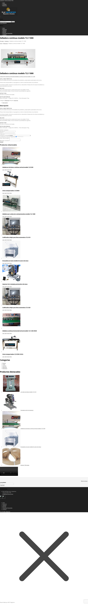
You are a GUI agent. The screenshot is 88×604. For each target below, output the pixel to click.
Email (1, 132)
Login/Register (3, 23)
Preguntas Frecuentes (7, 33)
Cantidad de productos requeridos (7, 136)
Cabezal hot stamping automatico (7, 76)
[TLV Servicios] (9, 15)
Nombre (2, 131)
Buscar (13, 21)
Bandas (4, 363)
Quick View (9, 169)
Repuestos (4, 368)
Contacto (4, 4)
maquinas (16, 100)
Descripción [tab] (5, 102)
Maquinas (5, 43)
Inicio (3, 3)
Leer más (4, 169)
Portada (2, 41)
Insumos (4, 366)
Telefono (2, 134)
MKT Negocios (6, 511)
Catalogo (4, 30)
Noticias (4, 32)
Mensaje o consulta (5, 140)
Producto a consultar (4, 135)
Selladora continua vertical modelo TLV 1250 (25, 76)
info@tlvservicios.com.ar (7, 494)
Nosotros (4, 5)
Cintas (3, 364)
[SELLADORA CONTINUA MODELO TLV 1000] (18, 70)
